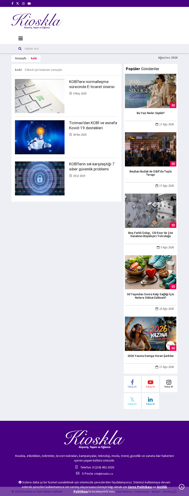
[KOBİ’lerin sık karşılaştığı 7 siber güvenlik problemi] (40, 178)
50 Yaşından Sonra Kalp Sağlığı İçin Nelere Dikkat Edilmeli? (150, 295)
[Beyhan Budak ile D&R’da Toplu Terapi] (150, 149)
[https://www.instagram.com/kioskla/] (23, 3)
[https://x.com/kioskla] (17, 3)
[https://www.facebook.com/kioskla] (12, 3)
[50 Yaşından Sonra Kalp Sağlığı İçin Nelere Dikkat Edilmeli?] (150, 272)
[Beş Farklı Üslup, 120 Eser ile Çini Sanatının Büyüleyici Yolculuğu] (150, 210)
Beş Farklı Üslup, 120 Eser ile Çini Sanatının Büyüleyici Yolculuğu (150, 234)
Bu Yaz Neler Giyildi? (151, 113)
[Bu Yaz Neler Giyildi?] (150, 91)
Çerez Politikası (140, 487)
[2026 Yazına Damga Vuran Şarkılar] (150, 333)
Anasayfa (20, 58)
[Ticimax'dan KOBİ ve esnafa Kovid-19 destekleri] (40, 137)
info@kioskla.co (103, 473)
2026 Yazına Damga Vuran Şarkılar (150, 356)
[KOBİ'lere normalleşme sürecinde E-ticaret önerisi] (40, 96)
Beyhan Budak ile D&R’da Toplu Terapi (151, 173)
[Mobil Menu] (20, 38)
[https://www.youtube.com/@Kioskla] (29, 3)
